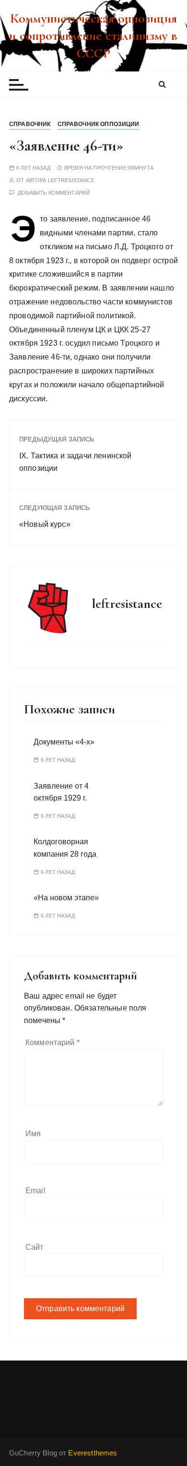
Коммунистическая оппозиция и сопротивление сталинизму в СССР (93, 35)
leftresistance (71, 180)
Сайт (34, 1247)
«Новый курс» (44, 524)
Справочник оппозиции (99, 124)
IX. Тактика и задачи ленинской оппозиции (75, 462)
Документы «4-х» (64, 742)
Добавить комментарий (54, 193)
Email (35, 1191)
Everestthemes (92, 1453)
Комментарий (52, 1042)
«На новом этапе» (66, 898)
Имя (33, 1133)
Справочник (30, 124)
